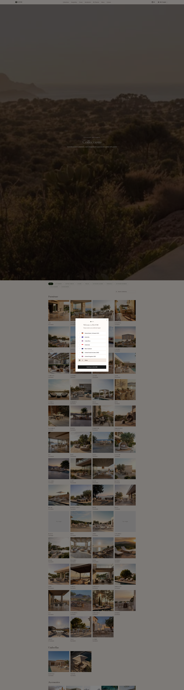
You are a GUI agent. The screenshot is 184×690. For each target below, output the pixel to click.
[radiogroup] (92, 347)
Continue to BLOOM (92, 367)
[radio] (79, 333)
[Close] (106, 320)
